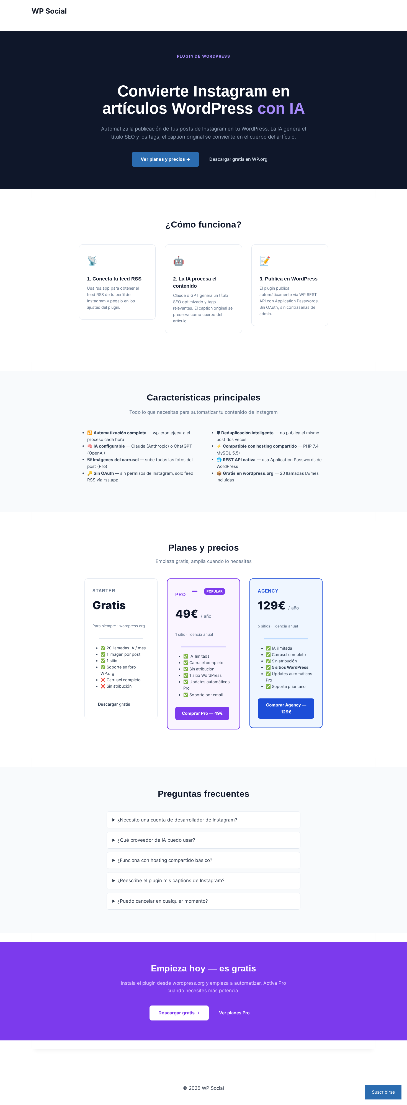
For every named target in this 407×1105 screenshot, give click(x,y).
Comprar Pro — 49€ (202, 713)
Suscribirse (383, 1092)
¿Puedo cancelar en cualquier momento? (162, 901)
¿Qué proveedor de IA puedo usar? (156, 840)
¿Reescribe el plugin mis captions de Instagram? (171, 880)
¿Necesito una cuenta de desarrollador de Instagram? (177, 820)
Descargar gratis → (179, 1012)
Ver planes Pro (234, 1012)
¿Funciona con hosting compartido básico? (164, 860)
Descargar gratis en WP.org (238, 159)
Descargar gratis (114, 704)
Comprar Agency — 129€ (286, 708)
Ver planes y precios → (165, 159)
